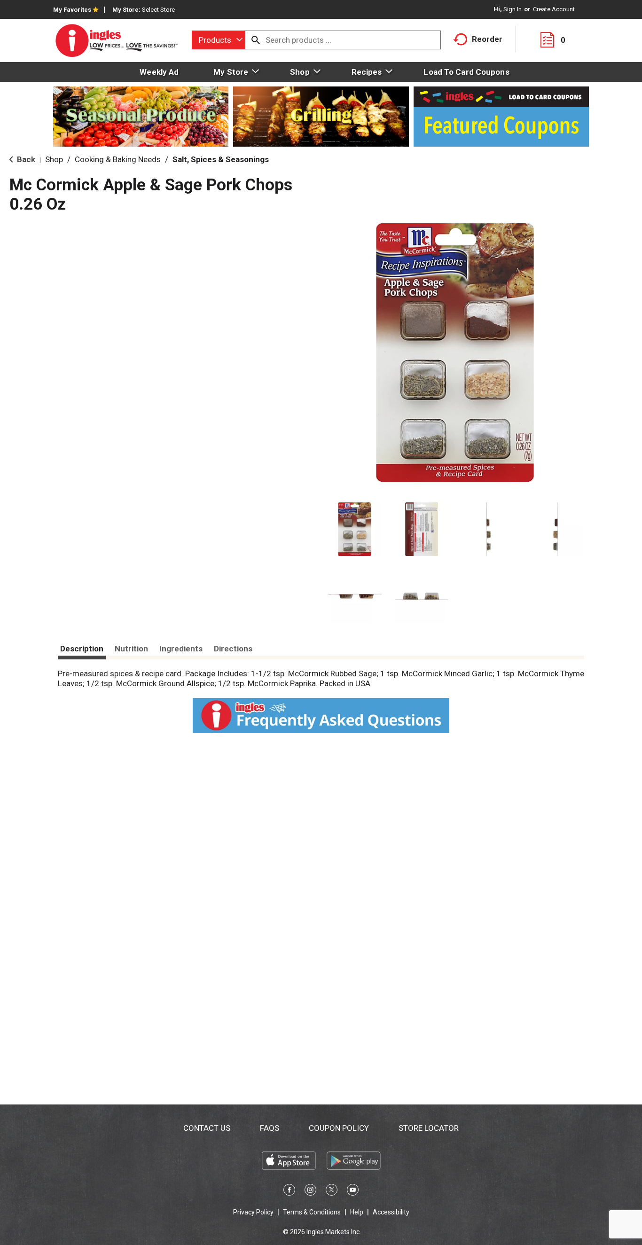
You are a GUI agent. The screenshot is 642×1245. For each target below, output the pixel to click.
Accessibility (391, 1212)
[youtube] (353, 1191)
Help (356, 1212)
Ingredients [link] (181, 648)
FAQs (269, 1128)
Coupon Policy (339, 1128)
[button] (355, 529)
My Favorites (72, 9)
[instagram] (310, 1191)
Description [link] (81, 648)
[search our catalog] (255, 40)
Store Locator (429, 1128)
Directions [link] (233, 648)
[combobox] (218, 40)
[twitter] (331, 1191)
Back (25, 159)
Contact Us (206, 1128)
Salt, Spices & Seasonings (220, 159)
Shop (54, 159)
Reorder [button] (487, 39)
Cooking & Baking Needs (118, 159)
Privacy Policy (253, 1212)
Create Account (554, 9)
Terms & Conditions (312, 1212)
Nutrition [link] (131, 648)
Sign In (512, 9)
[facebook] (289, 1191)
